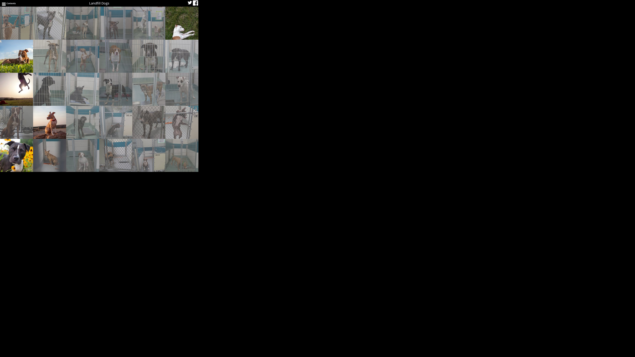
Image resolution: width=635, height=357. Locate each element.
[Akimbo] (49, 23)
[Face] (148, 89)
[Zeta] (49, 122)
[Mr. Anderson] (82, 122)
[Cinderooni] (82, 89)
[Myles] (148, 56)
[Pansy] (148, 155)
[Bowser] (82, 23)
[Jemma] (16, 155)
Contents (11, 3)
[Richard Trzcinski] (115, 155)
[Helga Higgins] (16, 56)
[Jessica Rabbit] (181, 56)
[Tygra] (148, 122)
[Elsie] (49, 155)
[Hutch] (181, 89)
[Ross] (82, 56)
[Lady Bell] (148, 23)
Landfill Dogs (99, 3)
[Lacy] (49, 56)
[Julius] (181, 155)
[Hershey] (181, 122)
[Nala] (181, 23)
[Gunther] (115, 56)
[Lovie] (82, 155)
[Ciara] (115, 122)
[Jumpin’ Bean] (16, 23)
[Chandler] (115, 23)
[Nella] (115, 89)
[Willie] (49, 89)
